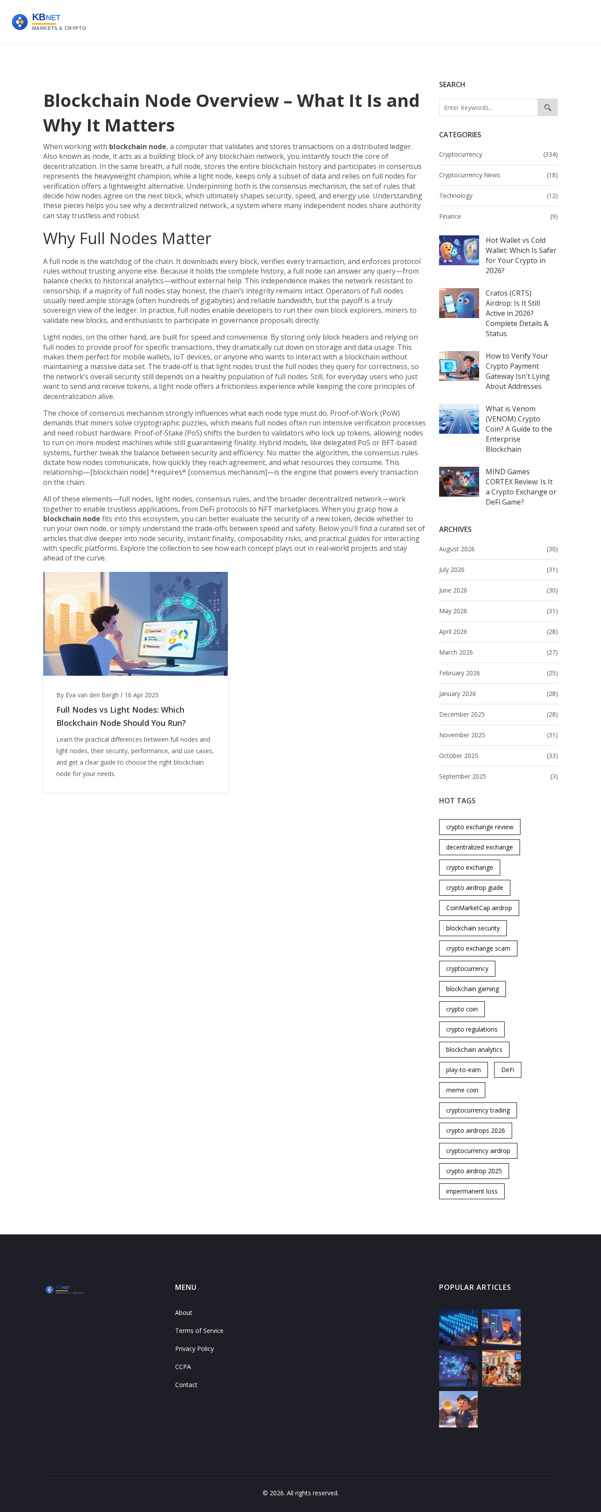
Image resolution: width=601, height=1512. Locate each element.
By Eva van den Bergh (87, 695)
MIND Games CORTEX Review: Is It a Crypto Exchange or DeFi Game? (521, 487)
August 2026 (498, 549)
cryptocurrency (467, 968)
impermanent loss (472, 1191)
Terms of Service (199, 1330)
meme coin (462, 1090)
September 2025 (498, 776)
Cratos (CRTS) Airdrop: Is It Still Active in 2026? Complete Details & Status (517, 313)
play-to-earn (463, 1069)
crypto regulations (472, 1029)
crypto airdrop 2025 (474, 1171)
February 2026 (498, 673)
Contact (186, 1384)
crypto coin (462, 1009)
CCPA (183, 1366)
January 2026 (498, 693)
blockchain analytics (474, 1049)
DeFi (507, 1069)
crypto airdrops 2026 (475, 1130)
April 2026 (498, 631)
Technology (498, 195)
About (183, 1312)
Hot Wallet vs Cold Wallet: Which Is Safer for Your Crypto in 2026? (521, 255)
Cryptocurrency (498, 154)
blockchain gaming (472, 989)
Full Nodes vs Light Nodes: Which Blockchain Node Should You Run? (121, 716)
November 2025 (498, 735)
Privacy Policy (194, 1348)
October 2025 (498, 755)
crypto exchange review (479, 827)
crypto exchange (469, 867)
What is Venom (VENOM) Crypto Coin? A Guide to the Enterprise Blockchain (519, 429)
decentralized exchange (479, 847)
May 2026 (498, 611)
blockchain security (473, 928)
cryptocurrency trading (478, 1110)
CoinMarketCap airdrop (479, 908)
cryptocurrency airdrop (478, 1150)
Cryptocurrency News (498, 175)
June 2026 (498, 590)
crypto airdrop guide (474, 887)
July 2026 (498, 569)
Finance (498, 216)
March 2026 (498, 652)
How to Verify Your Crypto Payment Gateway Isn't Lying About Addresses (518, 371)
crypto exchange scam (478, 948)
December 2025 (498, 714)
